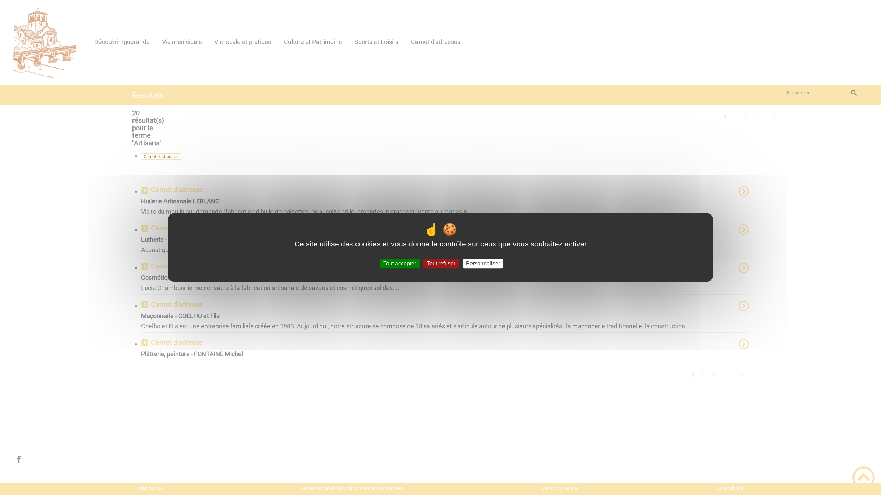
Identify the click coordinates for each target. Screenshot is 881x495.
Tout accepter (399, 263)
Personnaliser (483, 263)
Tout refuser (441, 263)
